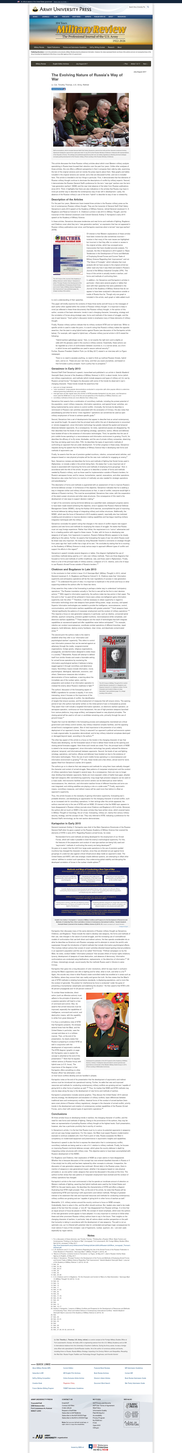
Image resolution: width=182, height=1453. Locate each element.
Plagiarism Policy (69, 1383)
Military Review (41, 64)
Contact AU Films (68, 1406)
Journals (45, 17)
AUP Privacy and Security (102, 1403)
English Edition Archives (61, 64)
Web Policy (97, 1408)
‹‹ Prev (125, 64)
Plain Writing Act (98, 1413)
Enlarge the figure (123, 926)
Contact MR (129, 1373)
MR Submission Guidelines (134, 1368)
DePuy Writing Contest (97, 47)
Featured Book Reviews (102, 1368)
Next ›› (145, 64)
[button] (61, 2)
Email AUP (65, 1403)
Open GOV (96, 1425)
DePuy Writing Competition (41, 1378)
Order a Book (67, 1408)
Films (56, 17)
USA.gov (96, 1428)
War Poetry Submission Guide (135, 1383)
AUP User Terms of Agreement (103, 1406)
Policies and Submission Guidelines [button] (75, 47)
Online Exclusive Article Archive (73, 1378)
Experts (88, 17)
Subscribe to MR (37, 1373)
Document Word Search (102, 1383)
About (110, 17)
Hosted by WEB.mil (77, 1447)
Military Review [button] (39, 47)
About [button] (119, 47)
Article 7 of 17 (135, 64)
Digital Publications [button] (53, 47)
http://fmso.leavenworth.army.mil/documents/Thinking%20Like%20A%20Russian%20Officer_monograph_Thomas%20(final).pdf (91, 1246)
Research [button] (111, 47)
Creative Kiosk (37, 1383)
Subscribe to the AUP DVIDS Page (74, 1415)
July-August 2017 (82, 64)
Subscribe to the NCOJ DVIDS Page (75, 1418)
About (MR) (41, 1368)
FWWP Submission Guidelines (73, 1388)
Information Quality (100, 1410)
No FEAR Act (97, 1420)
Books (35, 17)
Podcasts (65, 17)
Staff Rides (76, 17)
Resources (122, 17)
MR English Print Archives (71, 1373)
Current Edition (68, 1368)
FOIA (95, 1423)
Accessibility (97, 1415)
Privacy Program (99, 1418)
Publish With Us (99, 17)
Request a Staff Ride (69, 1410)
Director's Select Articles (102, 1378)
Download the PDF (57, 89)
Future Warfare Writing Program (43, 1388)
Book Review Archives (101, 1373)
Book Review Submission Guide (135, 1378)
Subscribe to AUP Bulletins (71, 1413)
